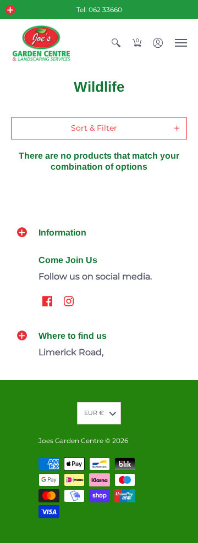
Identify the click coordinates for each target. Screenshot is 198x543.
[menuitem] (116, 43)
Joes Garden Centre (70, 440)
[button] (10, 10)
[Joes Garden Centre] (41, 43)
